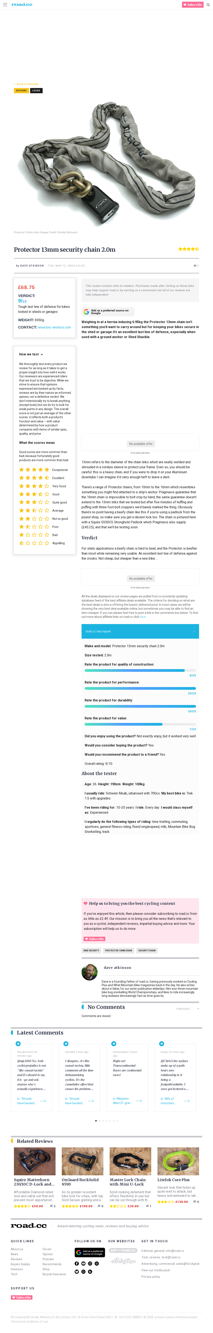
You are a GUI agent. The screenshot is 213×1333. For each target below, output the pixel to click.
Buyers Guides (20, 1264)
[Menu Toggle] (5, 4)
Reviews (16, 1259)
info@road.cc (175, 1250)
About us (17, 1249)
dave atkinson (117, 967)
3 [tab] (103, 1121)
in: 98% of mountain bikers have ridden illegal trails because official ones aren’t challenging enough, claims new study (170, 1101)
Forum (47, 1249)
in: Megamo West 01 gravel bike (123, 1101)
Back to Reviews (28, 84)
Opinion (48, 1254)
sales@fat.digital (187, 1263)
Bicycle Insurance (54, 1274)
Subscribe (194, 5)
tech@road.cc (171, 1257)
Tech (14, 1274)
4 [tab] (106, 1121)
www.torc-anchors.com (54, 327)
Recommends (52, 1264)
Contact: (27, 327)
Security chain (147, 950)
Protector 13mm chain (118, 950)
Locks (36, 90)
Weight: (26, 320)
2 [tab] (99, 1121)
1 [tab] (96, 1121)
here (143, 616)
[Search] (208, 4)
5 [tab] (110, 1121)
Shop (46, 1269)
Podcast (48, 1259)
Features (17, 1269)
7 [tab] (117, 1121)
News (14, 1254)
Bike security (91, 950)
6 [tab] (113, 1121)
